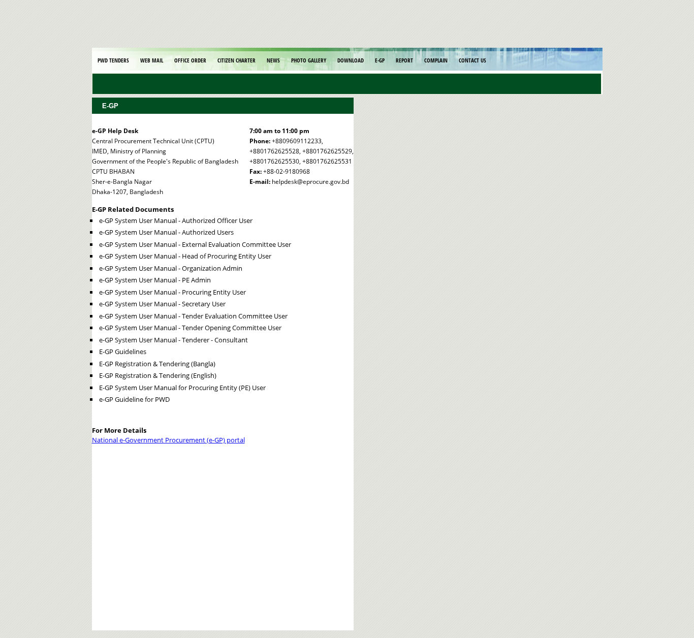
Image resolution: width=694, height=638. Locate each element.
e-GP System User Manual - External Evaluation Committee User (195, 244)
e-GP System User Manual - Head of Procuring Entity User (185, 256)
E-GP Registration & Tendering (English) (157, 375)
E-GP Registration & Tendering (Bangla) (157, 363)
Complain (436, 60)
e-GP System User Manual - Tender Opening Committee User (190, 327)
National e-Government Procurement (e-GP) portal (168, 439)
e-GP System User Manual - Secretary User (162, 303)
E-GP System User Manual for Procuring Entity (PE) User (182, 387)
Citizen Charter (236, 60)
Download (350, 60)
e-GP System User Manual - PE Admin (155, 279)
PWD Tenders (113, 60)
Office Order (190, 60)
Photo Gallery (308, 60)
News (273, 60)
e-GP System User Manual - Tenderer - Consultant (173, 339)
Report (404, 60)
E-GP (380, 60)
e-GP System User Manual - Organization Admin (170, 268)
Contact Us (472, 60)
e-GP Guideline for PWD (134, 399)
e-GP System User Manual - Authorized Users (166, 232)
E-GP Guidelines (122, 351)
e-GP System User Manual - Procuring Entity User (172, 292)
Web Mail (151, 60)
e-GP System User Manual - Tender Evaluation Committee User (193, 316)
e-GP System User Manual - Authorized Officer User (176, 220)
